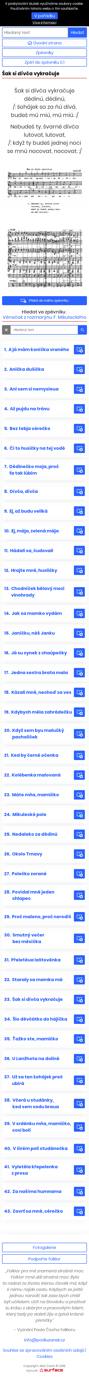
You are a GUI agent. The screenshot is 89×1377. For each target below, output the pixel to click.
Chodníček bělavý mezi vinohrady (34, 591)
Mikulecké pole (25, 814)
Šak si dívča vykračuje (33, 999)
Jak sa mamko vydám (33, 613)
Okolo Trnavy (23, 854)
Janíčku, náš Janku (29, 633)
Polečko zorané (25, 874)
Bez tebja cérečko (27, 428)
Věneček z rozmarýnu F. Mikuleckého (44, 317)
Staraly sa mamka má (33, 980)
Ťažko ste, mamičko (31, 1039)
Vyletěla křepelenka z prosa (31, 1170)
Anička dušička (24, 369)
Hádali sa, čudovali (28, 551)
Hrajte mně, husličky (30, 570)
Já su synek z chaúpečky (35, 653)
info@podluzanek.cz (44, 1340)
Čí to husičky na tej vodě (34, 448)
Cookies (45, 1356)
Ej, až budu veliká (26, 511)
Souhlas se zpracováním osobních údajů (43, 1350)
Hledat (77, 32)
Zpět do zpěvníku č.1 (44, 62)
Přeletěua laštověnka (32, 960)
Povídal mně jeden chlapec (29, 895)
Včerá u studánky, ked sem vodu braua (31, 1103)
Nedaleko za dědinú (30, 834)
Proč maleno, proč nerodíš (37, 917)
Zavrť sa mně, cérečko (33, 1211)
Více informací (44, 22)
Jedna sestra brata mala (36, 673)
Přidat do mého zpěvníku (49, 300)
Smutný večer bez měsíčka (24, 938)
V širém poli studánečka (36, 1148)
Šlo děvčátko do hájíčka (35, 1019)
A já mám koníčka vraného (36, 349)
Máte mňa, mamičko (31, 795)
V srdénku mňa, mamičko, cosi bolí (37, 1127)
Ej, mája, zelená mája (31, 531)
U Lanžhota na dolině (31, 1059)
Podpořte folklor (44, 1259)
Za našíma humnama (32, 1191)
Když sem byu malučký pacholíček (34, 733)
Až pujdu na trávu (26, 409)
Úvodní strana (46, 43)
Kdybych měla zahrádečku (38, 712)
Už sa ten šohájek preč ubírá (33, 1080)
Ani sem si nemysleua (31, 389)
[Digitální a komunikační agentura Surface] (51, 1370)
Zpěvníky (44, 53)
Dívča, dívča (21, 491)
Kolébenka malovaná (32, 775)
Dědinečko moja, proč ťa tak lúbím (31, 470)
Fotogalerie (44, 1247)
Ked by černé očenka (31, 755)
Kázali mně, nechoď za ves (37, 692)
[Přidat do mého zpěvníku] (79, 349)
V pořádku (44, 16)
